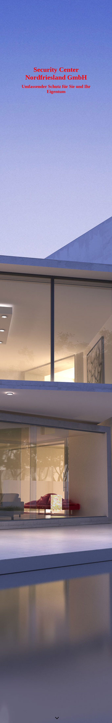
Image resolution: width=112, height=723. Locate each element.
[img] (56, 361)
